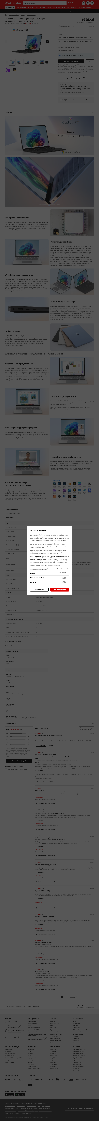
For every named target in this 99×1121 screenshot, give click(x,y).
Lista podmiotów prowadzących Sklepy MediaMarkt (56, 568)
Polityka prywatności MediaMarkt (37, 568)
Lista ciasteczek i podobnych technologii (38, 569)
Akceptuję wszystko (60, 590)
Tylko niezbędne (39, 590)
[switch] (64, 578)
